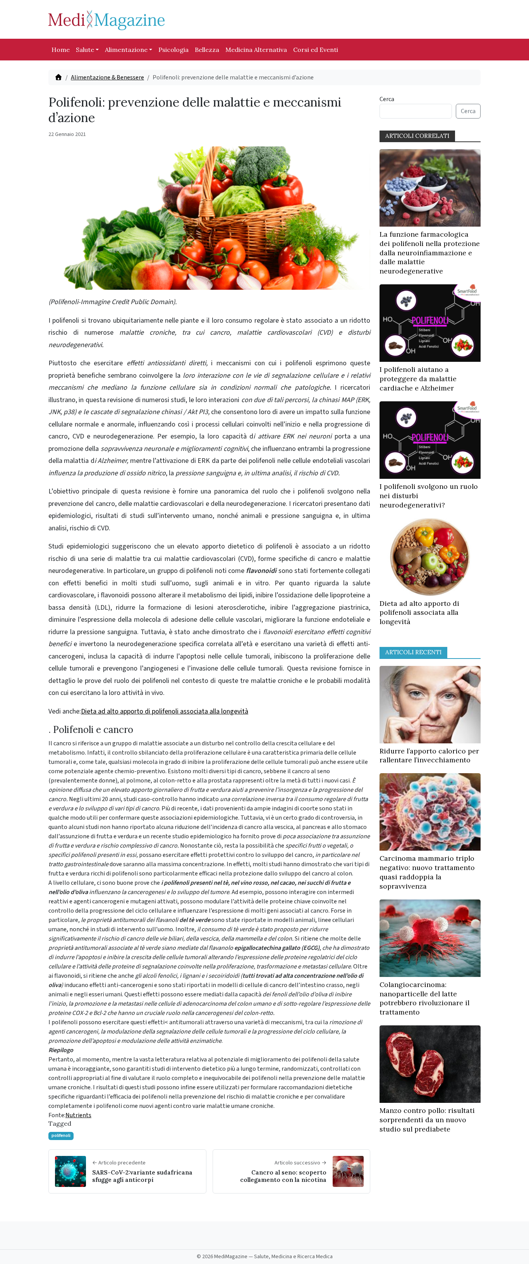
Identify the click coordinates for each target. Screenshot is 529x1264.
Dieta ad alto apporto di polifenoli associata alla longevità (164, 711)
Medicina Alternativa (256, 49)
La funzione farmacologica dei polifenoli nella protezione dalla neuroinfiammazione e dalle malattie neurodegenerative (430, 252)
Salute (85, 49)
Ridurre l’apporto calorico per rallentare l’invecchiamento (429, 755)
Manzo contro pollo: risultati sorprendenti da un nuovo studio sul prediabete (427, 1119)
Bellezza (207, 49)
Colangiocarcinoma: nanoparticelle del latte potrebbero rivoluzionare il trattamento (424, 998)
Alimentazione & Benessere (107, 77)
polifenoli (61, 1135)
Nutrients (78, 1115)
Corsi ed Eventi (315, 49)
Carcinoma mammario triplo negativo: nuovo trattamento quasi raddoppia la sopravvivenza (427, 872)
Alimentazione (126, 49)
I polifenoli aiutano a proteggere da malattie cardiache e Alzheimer (418, 378)
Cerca (387, 99)
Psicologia (173, 49)
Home (61, 49)
